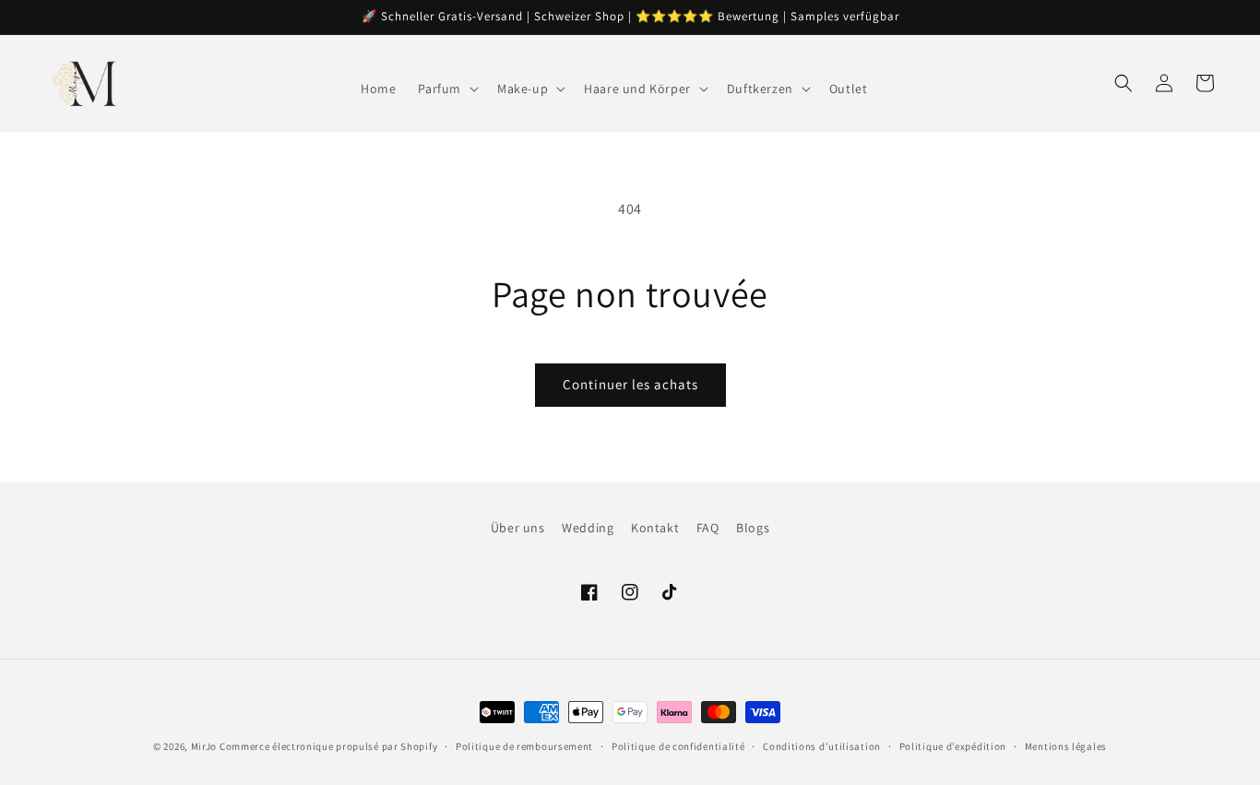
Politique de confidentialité (678, 746)
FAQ (707, 527)
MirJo (204, 746)
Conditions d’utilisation (822, 746)
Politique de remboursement (524, 746)
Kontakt (655, 527)
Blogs (752, 527)
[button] (446, 88)
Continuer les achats (630, 384)
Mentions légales (1066, 746)
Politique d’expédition (952, 746)
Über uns (518, 527)
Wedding (587, 527)
